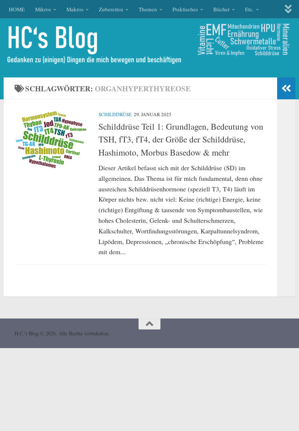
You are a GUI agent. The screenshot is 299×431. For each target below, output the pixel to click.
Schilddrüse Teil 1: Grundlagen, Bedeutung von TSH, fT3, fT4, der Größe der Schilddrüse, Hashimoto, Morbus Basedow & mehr (180, 139)
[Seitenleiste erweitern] (286, 88)
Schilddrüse (115, 114)
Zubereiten (111, 9)
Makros (75, 9)
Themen (148, 9)
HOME (17, 9)
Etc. (249, 9)
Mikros (43, 9)
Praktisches (185, 9)
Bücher (221, 9)
